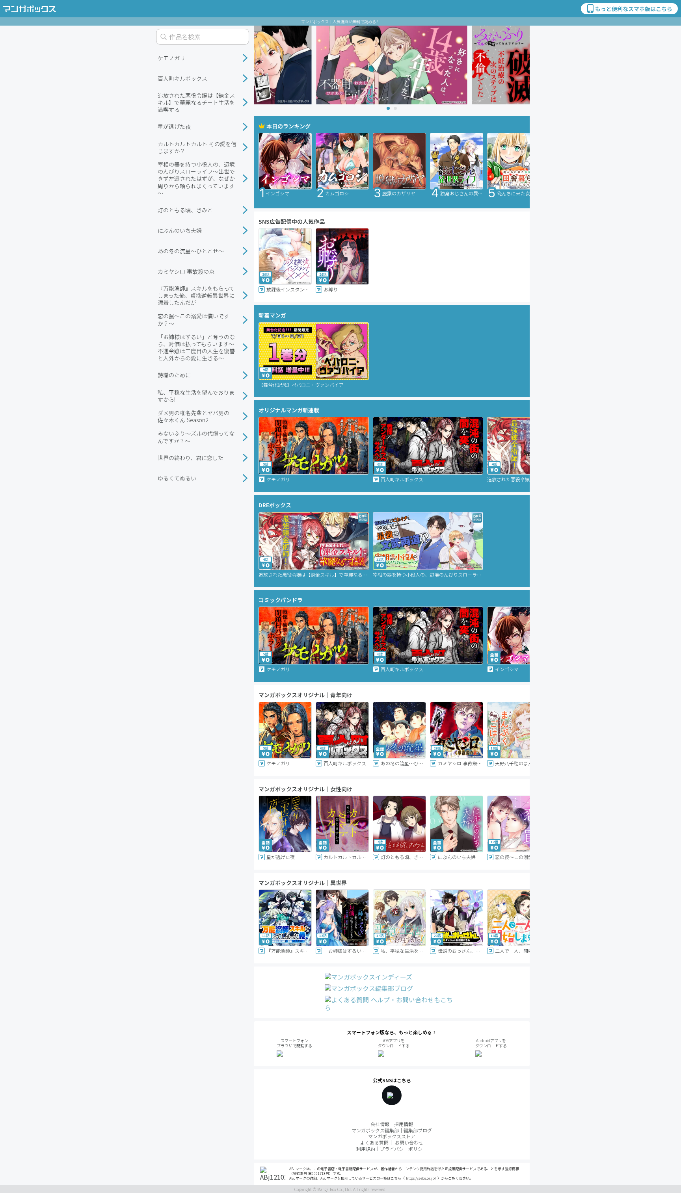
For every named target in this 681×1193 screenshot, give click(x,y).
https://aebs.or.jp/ (421, 1178)
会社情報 (379, 1124)
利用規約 (365, 1148)
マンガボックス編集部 (375, 1130)
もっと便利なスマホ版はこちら (633, 9)
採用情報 (403, 1124)
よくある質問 (374, 1142)
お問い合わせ (409, 1142)
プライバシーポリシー (403, 1148)
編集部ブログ (418, 1130)
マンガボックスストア (391, 1136)
